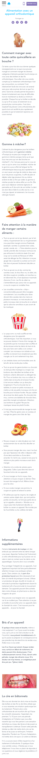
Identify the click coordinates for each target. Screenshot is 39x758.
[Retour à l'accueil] (8, 3)
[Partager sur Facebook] (17, 22)
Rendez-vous (31, 3)
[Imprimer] (13, 22)
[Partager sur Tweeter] (22, 22)
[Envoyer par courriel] (26, 22)
